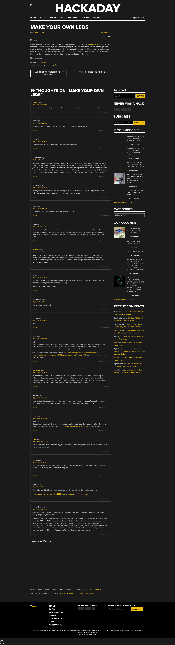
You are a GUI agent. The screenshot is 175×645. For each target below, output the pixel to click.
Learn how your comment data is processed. (77, 593)
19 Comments (106, 32)
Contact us (129, 109)
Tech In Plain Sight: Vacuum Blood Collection (135, 231)
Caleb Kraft (39, 32)
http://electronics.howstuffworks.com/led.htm (80, 353)
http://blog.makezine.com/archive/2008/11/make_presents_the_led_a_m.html (60, 494)
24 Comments (134, 170)
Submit (85, 17)
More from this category (123, 202)
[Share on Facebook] (31, 36)
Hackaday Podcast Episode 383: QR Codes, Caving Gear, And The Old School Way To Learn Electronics (135, 265)
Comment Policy (95, 589)
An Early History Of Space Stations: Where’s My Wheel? (135, 138)
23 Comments (134, 237)
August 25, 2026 (138, 18)
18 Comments (134, 296)
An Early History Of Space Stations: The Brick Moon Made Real (135, 151)
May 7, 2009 (106, 36)
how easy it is (93, 44)
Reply (35, 112)
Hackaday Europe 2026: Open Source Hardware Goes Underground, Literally (134, 179)
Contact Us (55, 625)
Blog (42, 17)
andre (35, 460)
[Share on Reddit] (40, 36)
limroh (116, 343)
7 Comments (133, 186)
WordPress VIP (91, 634)
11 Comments (134, 144)
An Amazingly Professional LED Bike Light (48, 73)
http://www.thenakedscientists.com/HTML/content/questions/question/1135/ (60, 355)
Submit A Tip (56, 618)
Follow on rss (126, 109)
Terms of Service (115, 630)
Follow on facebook (115, 109)
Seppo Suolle (119, 330)
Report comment (104, 112)
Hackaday (87, 8)
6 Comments (134, 274)
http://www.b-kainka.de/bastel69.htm (75, 426)
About (96, 17)
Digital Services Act (128, 630)
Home (33, 17)
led (43, 65)
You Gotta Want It (134, 252)
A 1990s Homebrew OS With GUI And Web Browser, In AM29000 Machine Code (129, 351)
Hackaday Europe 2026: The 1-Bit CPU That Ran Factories (135, 164)
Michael (35, 250)
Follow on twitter (118, 109)
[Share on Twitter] (34, 36)
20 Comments (134, 158)
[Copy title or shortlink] (43, 36)
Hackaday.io (56, 17)
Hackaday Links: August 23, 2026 (133, 243)
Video (52, 615)
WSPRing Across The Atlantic (93, 72)
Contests (72, 17)
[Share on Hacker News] (37, 36)
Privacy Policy (105, 630)
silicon (56, 65)
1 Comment (133, 248)
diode (39, 65)
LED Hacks (42, 62)
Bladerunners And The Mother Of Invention (135, 193)
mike (34, 439)
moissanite (49, 65)
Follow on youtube (122, 109)
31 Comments (134, 198)
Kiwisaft (36, 102)
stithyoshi (36, 370)
